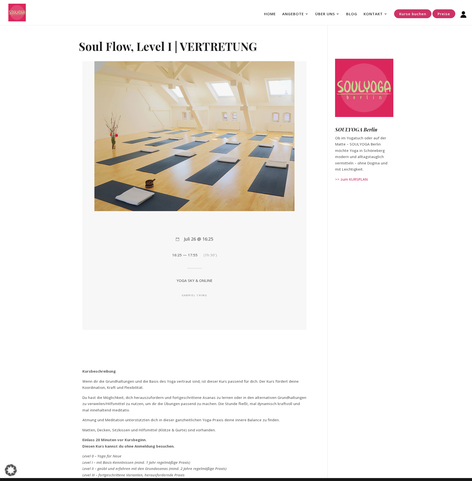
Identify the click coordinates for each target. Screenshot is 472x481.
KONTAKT (373, 14)
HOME (270, 14)
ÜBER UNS (325, 14)
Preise (444, 13)
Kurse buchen (412, 13)
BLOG (351, 14)
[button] (11, 470)
